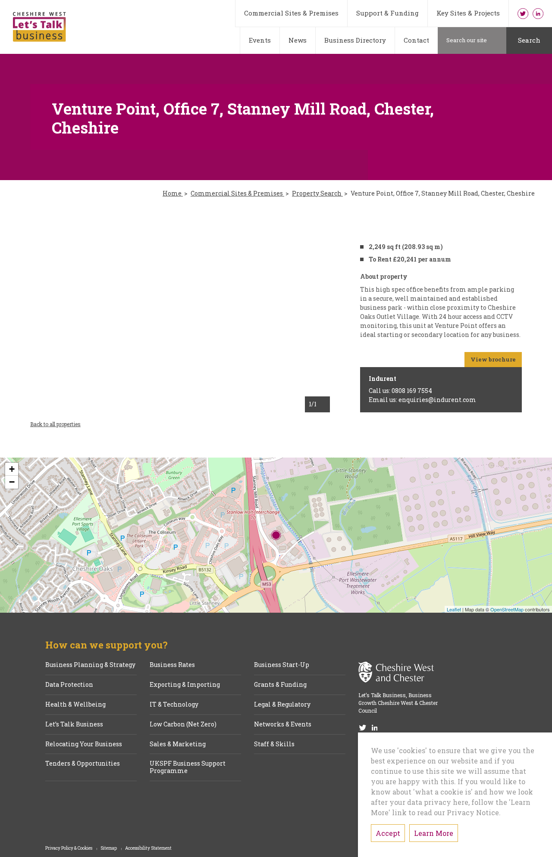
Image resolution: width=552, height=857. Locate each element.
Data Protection (69, 685)
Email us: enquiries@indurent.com (422, 400)
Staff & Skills (274, 744)
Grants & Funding (280, 685)
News (298, 40)
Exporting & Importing (185, 685)
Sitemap (109, 848)
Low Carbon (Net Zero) (183, 724)
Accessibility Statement (148, 848)
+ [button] (12, 469)
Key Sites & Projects (468, 13)
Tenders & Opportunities (82, 763)
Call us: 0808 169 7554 (400, 390)
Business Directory (355, 40)
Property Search (317, 193)
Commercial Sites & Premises (291, 13)
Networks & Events (282, 724)
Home (173, 193)
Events (260, 40)
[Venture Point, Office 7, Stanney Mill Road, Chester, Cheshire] (276, 535)
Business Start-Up (281, 665)
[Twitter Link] (523, 13)
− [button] (12, 482)
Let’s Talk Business (74, 724)
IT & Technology (174, 704)
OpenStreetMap (507, 609)
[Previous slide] (49, 310)
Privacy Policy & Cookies (69, 848)
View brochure (493, 359)
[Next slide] (310, 310)
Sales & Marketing (178, 744)
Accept (388, 833)
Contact (416, 40)
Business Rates (172, 665)
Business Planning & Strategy (90, 665)
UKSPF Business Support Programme (188, 767)
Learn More (433, 833)
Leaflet (454, 609)
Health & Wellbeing (75, 704)
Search (529, 40)
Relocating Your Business (83, 744)
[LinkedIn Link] (538, 13)
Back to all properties (55, 424)
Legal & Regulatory (282, 704)
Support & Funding (387, 13)
